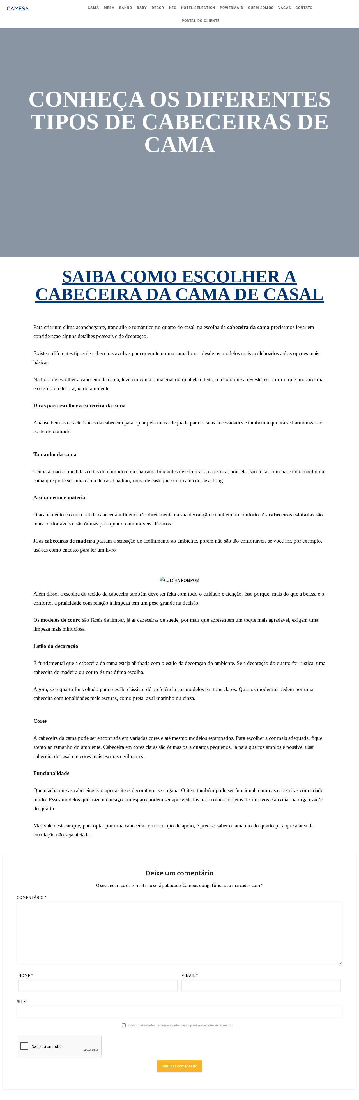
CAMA (93, 8)
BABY (142, 8)
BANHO (125, 8)
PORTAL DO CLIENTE (201, 21)
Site (21, 1001)
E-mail (189, 975)
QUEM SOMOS (260, 8)
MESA (109, 8)
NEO (173, 8)
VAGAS (284, 8)
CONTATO (304, 8)
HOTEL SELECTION (198, 8)
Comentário (32, 897)
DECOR (158, 8)
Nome (25, 975)
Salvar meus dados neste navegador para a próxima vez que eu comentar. (180, 1025)
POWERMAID (231, 8)
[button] (169, 579)
